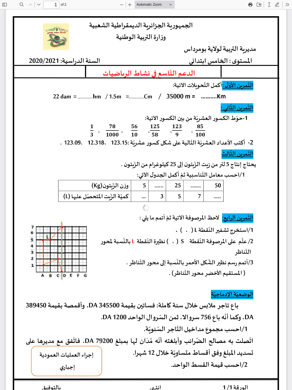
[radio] (269, 5)
